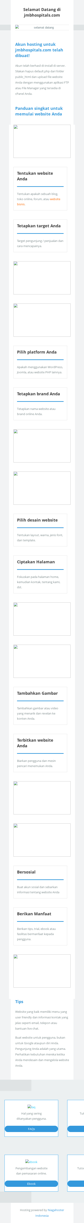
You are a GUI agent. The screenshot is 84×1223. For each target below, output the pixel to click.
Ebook (31, 1184)
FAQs (31, 1129)
